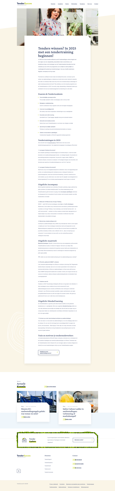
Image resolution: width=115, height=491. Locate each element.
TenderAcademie (52, 142)
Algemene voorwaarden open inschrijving (75, 484)
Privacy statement (54, 484)
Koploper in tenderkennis (73, 487)
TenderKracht (48, 465)
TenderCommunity (49, 472)
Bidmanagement (85, 487)
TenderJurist (48, 469)
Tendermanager (90, 484)
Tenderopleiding (53, 487)
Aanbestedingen (62, 487)
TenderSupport (48, 459)
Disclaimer (62, 484)
